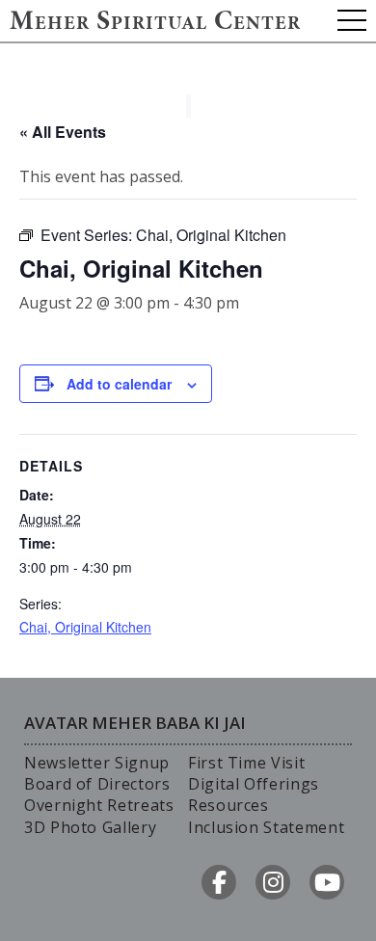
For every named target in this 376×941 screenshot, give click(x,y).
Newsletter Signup (97, 762)
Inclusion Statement (266, 827)
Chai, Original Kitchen (85, 626)
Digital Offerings (253, 783)
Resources (228, 805)
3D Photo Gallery (90, 827)
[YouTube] (326, 882)
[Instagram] (272, 882)
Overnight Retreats (99, 805)
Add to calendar (119, 383)
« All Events (62, 132)
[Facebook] (218, 882)
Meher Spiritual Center (155, 23)
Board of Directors (97, 783)
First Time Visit (246, 762)
